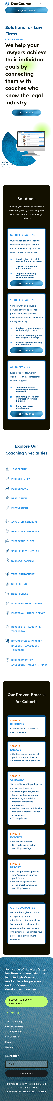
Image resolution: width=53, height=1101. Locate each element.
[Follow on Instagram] (18, 1013)
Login (8, 1042)
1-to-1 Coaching (14, 1021)
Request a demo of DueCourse (21, 1001)
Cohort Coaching (14, 1026)
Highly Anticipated (34, 1091)
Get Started (26, 112)
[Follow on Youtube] (12, 1013)
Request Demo (26, 10)
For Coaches (12, 1037)
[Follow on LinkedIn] (7, 1013)
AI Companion (13, 1031)
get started (26, 283)
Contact (9, 1047)
